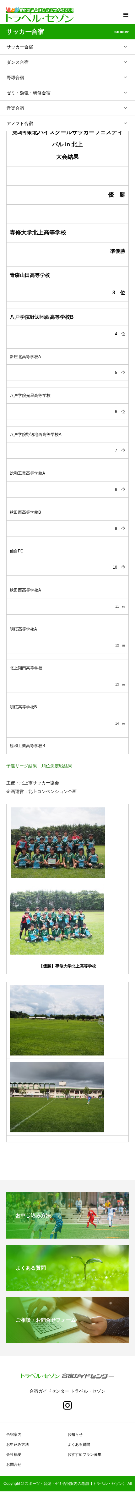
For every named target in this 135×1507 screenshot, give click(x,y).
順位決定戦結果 (56, 765)
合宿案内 (13, 1434)
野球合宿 (15, 77)
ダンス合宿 (18, 62)
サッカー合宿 (20, 46)
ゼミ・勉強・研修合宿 (29, 92)
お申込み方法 (17, 1444)
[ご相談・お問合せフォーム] (67, 1340)
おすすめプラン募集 (84, 1454)
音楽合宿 (15, 108)
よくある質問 (79, 1444)
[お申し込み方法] (67, 1236)
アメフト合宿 (20, 123)
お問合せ (13, 1464)
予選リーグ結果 (21, 765)
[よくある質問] (67, 1288)
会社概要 (13, 1454)
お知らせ (75, 1434)
